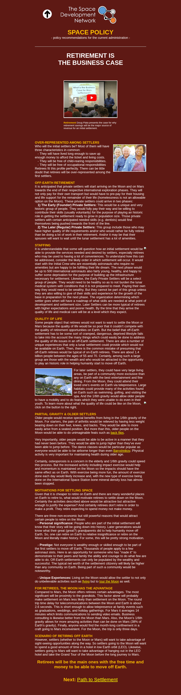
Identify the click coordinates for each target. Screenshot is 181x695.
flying (86, 581)
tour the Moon (109, 581)
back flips (117, 432)
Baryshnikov (121, 450)
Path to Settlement (97, 679)
